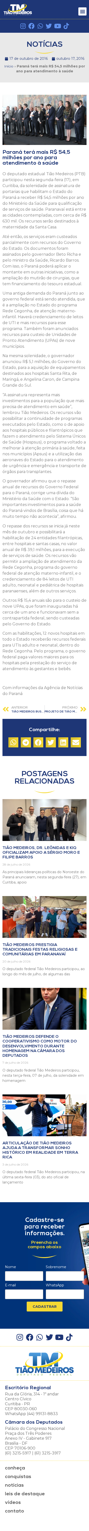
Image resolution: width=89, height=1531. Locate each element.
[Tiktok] (66, 26)
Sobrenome (56, 1267)
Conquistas (18, 1476)
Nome (10, 1267)
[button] (82, 11)
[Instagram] (23, 26)
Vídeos (13, 1502)
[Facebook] (31, 26)
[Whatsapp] (40, 26)
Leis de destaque (25, 1494)
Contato (14, 1511)
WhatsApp (55, 1285)
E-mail (10, 1285)
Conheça (15, 1468)
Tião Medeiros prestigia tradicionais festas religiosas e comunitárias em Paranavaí (39, 949)
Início (8, 66)
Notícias (14, 1485)
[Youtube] (57, 26)
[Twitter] (49, 26)
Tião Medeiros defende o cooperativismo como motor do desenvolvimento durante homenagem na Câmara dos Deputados (39, 1046)
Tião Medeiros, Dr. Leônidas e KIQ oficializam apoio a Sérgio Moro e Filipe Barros (41, 852)
